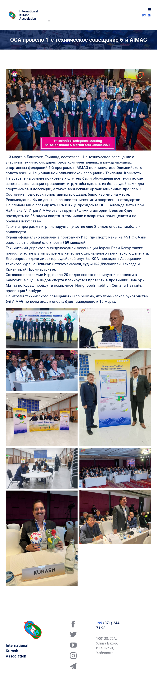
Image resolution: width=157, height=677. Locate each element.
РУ (144, 15)
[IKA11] (33, 622)
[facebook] (73, 624)
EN (149, 15)
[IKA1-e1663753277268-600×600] (12, 13)
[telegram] (73, 666)
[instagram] (73, 655)
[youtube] (73, 645)
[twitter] (73, 634)
